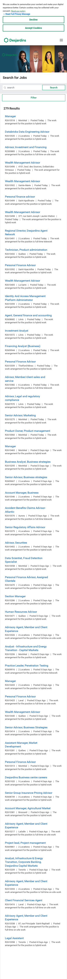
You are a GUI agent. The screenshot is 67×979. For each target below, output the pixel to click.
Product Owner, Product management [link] (27, 430)
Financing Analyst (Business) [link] (22, 346)
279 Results (12, 108)
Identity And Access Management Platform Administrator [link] (25, 297)
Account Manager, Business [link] (21, 492)
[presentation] (5, 88)
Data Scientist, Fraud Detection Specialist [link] (23, 559)
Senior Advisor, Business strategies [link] (26, 477)
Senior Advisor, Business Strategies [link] (26, 727)
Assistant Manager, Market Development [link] (21, 744)
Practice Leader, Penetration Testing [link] (26, 665)
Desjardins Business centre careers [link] (26, 777)
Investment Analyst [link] (16, 330)
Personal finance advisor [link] (20, 196)
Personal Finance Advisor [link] (20, 265)
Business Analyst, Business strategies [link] (28, 461)
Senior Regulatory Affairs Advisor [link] (25, 527)
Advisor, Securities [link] (16, 542)
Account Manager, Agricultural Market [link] (28, 808)
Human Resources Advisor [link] (21, 611)
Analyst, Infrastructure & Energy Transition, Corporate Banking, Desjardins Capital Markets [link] (24, 862)
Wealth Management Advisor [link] (22, 162)
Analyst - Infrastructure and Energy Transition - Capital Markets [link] (26, 648)
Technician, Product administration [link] (26, 249)
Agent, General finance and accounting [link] (28, 315)
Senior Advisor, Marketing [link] (20, 415)
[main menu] (61, 40)
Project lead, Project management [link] (25, 842)
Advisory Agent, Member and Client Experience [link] (26, 629)
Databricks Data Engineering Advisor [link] (27, 131)
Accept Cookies (33, 28)
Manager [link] (10, 116)
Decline (33, 19)
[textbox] (33, 87)
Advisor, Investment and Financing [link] (26, 147)
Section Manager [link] (15, 596)
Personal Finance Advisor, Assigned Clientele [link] (26, 579)
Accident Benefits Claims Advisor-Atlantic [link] (25, 509)
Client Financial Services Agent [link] (23, 900)
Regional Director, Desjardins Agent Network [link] (26, 232)
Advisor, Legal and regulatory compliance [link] (22, 398)
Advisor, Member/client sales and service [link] (25, 378)
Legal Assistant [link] (14, 938)
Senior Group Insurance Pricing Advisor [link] (28, 792)
